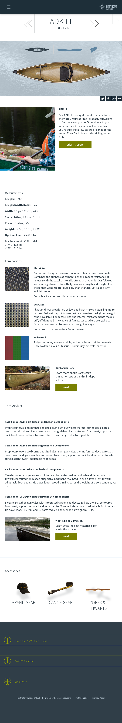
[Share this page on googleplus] (113, 98)
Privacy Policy (98, 697)
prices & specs (75, 144)
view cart (32, 8)
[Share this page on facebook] (108, 98)
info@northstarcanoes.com (58, 697)
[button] (8, 7)
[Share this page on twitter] (102, 98)
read (66, 387)
